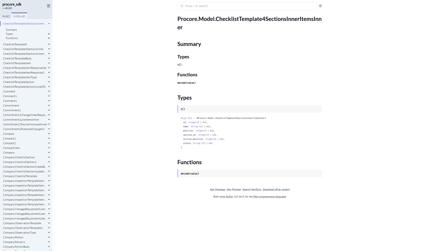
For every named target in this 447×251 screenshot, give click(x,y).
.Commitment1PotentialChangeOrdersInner (25, 129)
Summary (11, 29)
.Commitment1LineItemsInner (21, 119)
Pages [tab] (6, 16)
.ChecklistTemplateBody (17, 58)
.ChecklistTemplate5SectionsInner (23, 49)
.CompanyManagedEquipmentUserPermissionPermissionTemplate (25, 213)
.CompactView (11, 148)
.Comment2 (10, 100)
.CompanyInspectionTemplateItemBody (25, 185)
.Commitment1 (12, 110)
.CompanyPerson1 (14, 242)
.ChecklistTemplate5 (15, 44)
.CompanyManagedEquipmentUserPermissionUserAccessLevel (25, 218)
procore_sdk (11, 4)
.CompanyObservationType (19, 232)
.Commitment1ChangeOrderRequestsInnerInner (25, 115)
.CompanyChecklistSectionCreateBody (25, 166)
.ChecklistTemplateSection (18, 82)
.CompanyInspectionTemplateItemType (25, 204)
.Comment (9, 91)
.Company (9, 152)
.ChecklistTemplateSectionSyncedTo (24, 86)
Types (9, 34)
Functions (12, 38)
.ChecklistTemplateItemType (20, 77)
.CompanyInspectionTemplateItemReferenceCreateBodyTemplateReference (25, 195)
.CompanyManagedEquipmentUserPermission (25, 209)
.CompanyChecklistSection (19, 157)
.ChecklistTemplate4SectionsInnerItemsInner (25, 23)
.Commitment (11, 105)
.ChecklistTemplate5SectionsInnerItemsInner (25, 53)
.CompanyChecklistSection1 (19, 162)
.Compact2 (9, 143)
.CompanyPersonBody (16, 246)
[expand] (49, 23)
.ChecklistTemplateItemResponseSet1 (25, 72)
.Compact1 (9, 138)
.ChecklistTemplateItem (17, 63)
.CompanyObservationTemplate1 (23, 228)
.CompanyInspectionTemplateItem (23, 180)
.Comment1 (10, 96)
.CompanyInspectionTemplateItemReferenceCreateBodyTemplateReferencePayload (25, 199)
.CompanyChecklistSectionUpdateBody (25, 171)
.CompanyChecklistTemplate (20, 176)
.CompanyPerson (13, 237)
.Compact (8, 133)
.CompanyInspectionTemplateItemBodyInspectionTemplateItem (25, 190)
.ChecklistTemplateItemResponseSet (24, 68)
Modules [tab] (19, 16)
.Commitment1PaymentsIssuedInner (25, 124)
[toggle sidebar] (47, 5)
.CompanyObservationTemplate (22, 223)
